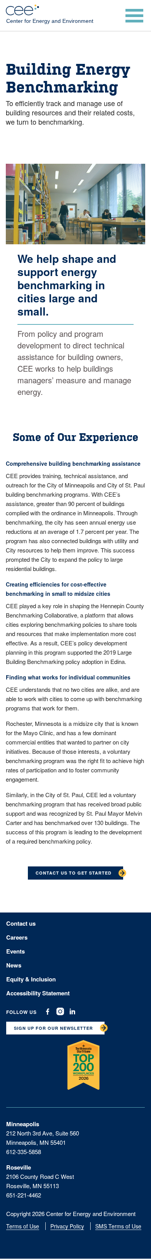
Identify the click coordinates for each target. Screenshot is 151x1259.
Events (15, 951)
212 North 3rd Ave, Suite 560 (42, 1133)
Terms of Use (22, 1226)
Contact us (21, 923)
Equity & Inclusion (31, 979)
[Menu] (135, 15)
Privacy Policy (67, 1226)
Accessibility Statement (38, 993)
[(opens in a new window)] (47, 1011)
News (13, 965)
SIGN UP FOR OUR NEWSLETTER (53, 1028)
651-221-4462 (23, 1195)
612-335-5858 (23, 1152)
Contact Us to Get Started (74, 873)
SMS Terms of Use (118, 1226)
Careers (16, 937)
